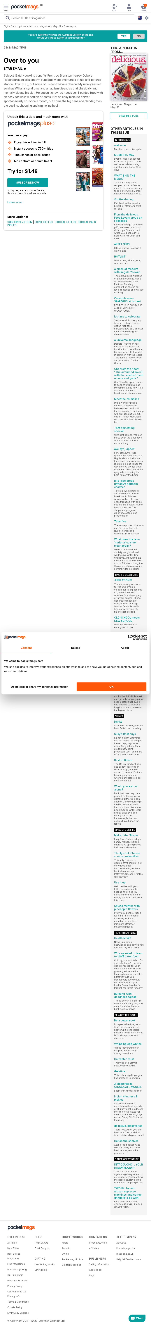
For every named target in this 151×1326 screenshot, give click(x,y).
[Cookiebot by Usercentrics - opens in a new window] (131, 637)
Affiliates (94, 1248)
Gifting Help (41, 1269)
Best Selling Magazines (13, 1256)
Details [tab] (75, 647)
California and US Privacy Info (16, 1294)
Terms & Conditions (18, 1301)
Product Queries (98, 1242)
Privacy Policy (14, 1286)
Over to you (70, 26)
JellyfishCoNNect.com (128, 1259)
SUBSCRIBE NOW (27, 182)
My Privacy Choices (18, 1312)
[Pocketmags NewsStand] (24, 7)
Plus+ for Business (17, 1280)
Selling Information (99, 1264)
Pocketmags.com (126, 1248)
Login (92, 1275)
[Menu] (6, 7)
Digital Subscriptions (15, 26)
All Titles (12, 1242)
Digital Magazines (71, 1264)
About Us (121, 1242)
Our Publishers (15, 1275)
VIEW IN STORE (128, 115)
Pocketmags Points (72, 1259)
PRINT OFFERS (44, 222)
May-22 (57, 26)
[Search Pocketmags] (7, 18)
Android (66, 1248)
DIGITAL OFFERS (65, 222)
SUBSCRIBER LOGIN (19, 222)
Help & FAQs (41, 1242)
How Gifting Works (45, 1264)
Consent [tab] (26, 647)
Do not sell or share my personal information (39, 686)
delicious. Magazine (39, 26)
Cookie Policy (14, 1307)
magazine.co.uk (125, 1253)
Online (65, 1253)
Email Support (42, 1248)
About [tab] (125, 647)
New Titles (13, 1248)
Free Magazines (16, 1264)
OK (111, 686)
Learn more (14, 202)
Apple (65, 1242)
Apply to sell (96, 1269)
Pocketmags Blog (17, 1269)
